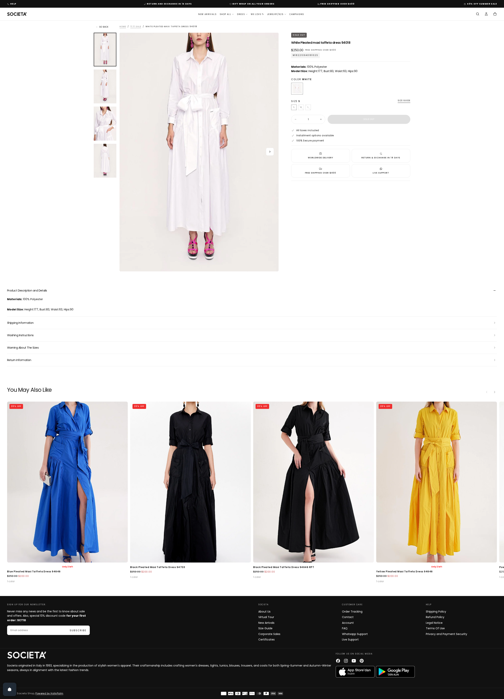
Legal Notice (434, 623)
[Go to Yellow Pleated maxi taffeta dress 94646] (313, 482)
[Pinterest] (361, 660)
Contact (348, 617)
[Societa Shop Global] (26, 655)
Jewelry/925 (275, 14)
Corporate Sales (269, 634)
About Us (264, 612)
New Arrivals (207, 14)
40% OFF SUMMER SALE (482, 3)
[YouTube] (353, 660)
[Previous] (486, 392)
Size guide (404, 100)
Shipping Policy (436, 612)
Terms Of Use (435, 628)
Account (348, 623)
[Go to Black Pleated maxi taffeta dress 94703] (67, 482)
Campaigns (296, 14)
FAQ (344, 628)
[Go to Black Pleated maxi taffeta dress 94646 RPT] (190, 482)
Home (123, 26)
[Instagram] (346, 660)
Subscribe (78, 630)
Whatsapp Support (355, 634)
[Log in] (486, 14)
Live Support (350, 639)
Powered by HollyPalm (49, 693)
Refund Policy (435, 617)
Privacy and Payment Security (446, 634)
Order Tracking (352, 612)
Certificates (266, 639)
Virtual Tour (266, 617)
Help (13, 3)
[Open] (9, 689)
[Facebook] (338, 660)
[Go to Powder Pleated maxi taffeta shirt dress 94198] (436, 482)
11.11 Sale (135, 26)
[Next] (494, 392)
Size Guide (265, 628)
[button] (478, 14)
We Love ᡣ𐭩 (257, 14)
